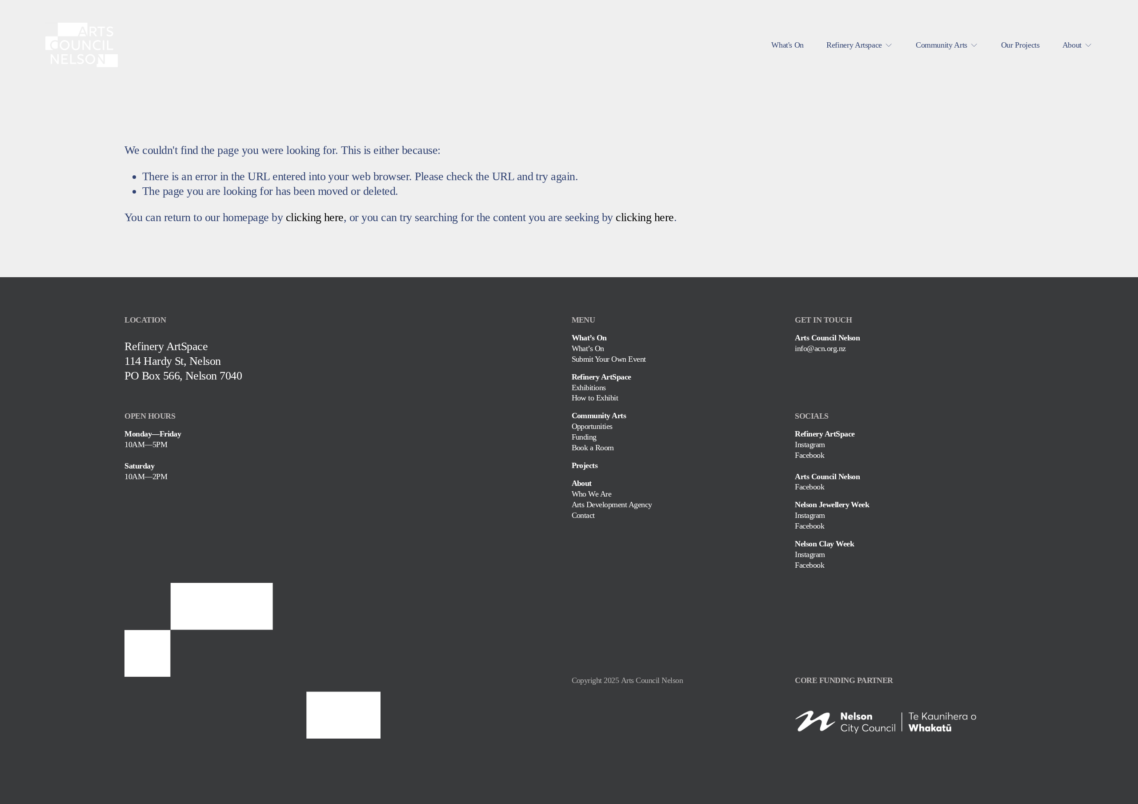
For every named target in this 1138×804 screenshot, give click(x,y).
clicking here (315, 217)
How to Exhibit (595, 397)
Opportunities (592, 426)
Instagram (810, 444)
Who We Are (592, 493)
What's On (787, 44)
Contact (583, 515)
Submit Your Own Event (609, 359)
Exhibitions (589, 387)
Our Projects (1020, 44)
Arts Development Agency (612, 504)
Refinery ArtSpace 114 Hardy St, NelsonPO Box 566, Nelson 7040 (183, 361)
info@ (804, 348)
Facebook (809, 455)
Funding (584, 436)
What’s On (588, 348)
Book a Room (593, 447)
